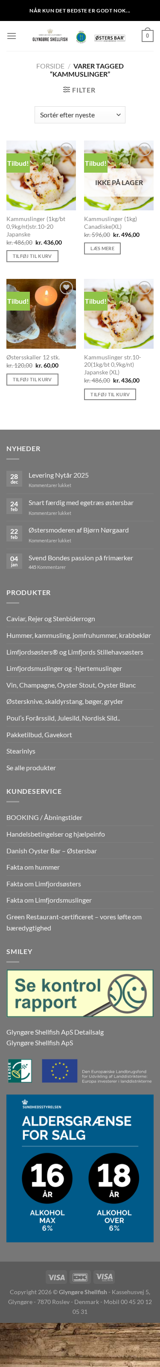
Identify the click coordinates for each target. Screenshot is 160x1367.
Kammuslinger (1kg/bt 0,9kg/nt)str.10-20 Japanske (35, 226)
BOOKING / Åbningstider (44, 817)
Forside (50, 66)
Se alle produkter (31, 767)
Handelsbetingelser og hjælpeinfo (55, 834)
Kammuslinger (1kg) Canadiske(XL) (110, 222)
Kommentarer (47, 567)
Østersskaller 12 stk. (33, 357)
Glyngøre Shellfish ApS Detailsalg (55, 1032)
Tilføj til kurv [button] (32, 256)
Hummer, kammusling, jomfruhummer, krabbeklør (78, 635)
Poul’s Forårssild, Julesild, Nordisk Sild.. (63, 718)
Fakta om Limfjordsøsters (43, 883)
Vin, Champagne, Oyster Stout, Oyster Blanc (71, 685)
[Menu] (11, 35)
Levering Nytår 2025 (59, 475)
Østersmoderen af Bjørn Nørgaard (79, 530)
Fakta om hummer (33, 867)
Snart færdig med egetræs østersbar (81, 502)
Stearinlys (20, 751)
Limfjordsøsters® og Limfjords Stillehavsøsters (74, 652)
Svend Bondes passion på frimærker (81, 557)
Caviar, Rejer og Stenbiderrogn (50, 618)
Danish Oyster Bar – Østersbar (51, 851)
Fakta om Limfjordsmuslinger (49, 900)
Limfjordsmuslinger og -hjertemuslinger (64, 668)
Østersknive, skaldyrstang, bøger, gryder (64, 701)
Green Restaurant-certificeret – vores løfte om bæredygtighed (74, 922)
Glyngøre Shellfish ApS (39, 1042)
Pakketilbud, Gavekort (39, 734)
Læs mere (102, 248)
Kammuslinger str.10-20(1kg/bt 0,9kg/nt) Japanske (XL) (112, 365)
